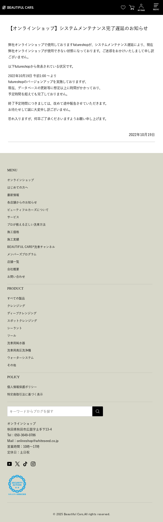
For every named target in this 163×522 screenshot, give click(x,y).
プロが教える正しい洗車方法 (26, 224)
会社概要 (13, 269)
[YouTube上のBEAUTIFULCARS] (9, 465)
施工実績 (13, 239)
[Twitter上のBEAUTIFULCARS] (17, 465)
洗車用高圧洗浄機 (19, 350)
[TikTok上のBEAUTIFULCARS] (25, 465)
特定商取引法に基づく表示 (25, 394)
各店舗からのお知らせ (22, 202)
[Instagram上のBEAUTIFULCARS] (33, 465)
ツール (11, 335)
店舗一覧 (13, 261)
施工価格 (13, 231)
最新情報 (13, 194)
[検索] (97, 411)
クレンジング (16, 305)
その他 (11, 365)
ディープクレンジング (22, 313)
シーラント (14, 328)
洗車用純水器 (16, 343)
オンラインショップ (20, 180)
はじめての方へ (17, 187)
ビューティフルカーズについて (28, 209)
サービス (13, 217)
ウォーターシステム (20, 357)
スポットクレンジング (22, 320)
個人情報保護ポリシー (22, 386)
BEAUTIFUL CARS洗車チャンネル (31, 246)
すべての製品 (16, 298)
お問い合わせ (16, 276)
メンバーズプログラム (22, 254)
